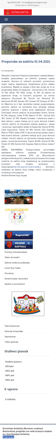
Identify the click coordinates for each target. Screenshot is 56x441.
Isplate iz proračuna (15, 284)
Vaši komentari (12, 326)
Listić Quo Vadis (13, 268)
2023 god (9, 366)
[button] (50, 362)
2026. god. (9, 380)
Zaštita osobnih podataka (17, 262)
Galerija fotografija (14, 331)
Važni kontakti (12, 257)
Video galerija (11, 342)
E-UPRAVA (10, 399)
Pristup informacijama (16, 252)
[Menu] (6, 19)
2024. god (9, 371)
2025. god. (9, 375)
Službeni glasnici (13, 361)
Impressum (10, 336)
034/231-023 (15, 2)
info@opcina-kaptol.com (35, 2)
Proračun (9, 273)
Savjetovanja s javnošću (16, 278)
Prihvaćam (8, 437)
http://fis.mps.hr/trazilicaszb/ (26, 167)
